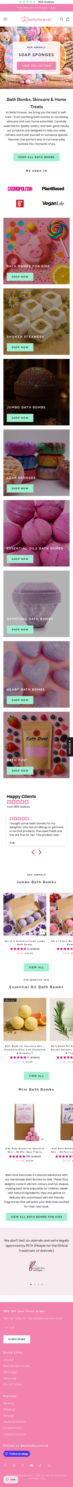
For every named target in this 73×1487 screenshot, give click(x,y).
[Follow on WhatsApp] (49, 1465)
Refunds (8, 1416)
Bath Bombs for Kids (16, 1366)
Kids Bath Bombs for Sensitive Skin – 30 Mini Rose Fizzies (24, 1150)
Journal (8, 1360)
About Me (9, 1378)
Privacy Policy (12, 1428)
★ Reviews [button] (70, 747)
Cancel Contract (14, 1434)
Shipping (9, 1409)
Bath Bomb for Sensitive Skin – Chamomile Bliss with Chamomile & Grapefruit (25, 1049)
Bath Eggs (10, 1372)
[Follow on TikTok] (40, 1465)
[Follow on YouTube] (31, 1465)
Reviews (8, 1403)
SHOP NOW (20, 276)
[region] (36, 58)
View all (36, 967)
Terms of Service (14, 1422)
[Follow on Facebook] (5, 1465)
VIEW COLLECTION (36, 66)
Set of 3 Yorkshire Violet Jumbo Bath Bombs (25, 943)
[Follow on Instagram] (14, 1465)
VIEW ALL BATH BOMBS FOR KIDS (36, 1216)
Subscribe (16, 1339)
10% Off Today (12, 1384)
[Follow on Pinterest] (22, 1465)
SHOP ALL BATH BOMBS (36, 157)
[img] (38, 802)
